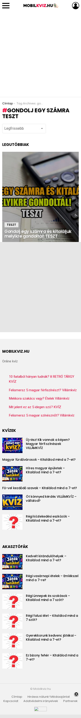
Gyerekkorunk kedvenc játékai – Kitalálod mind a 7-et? (51, 637)
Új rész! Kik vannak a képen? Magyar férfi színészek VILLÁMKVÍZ (48, 443)
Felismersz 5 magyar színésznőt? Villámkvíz (41, 415)
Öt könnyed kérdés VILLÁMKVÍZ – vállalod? (51, 498)
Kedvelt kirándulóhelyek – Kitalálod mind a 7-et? (46, 558)
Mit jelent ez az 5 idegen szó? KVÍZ (35, 407)
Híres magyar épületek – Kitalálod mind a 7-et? (45, 470)
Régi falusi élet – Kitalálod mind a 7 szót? (52, 617)
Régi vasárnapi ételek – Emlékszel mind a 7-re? (52, 578)
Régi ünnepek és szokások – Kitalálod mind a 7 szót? (48, 598)
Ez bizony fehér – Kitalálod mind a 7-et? (52, 657)
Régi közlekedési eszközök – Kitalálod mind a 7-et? (48, 518)
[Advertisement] (40, 54)
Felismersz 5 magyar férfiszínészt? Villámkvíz (43, 390)
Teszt (11, 225)
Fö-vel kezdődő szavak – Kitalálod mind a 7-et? (39, 488)
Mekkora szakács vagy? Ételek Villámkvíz (39, 398)
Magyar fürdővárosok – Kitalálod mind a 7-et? (39, 459)
